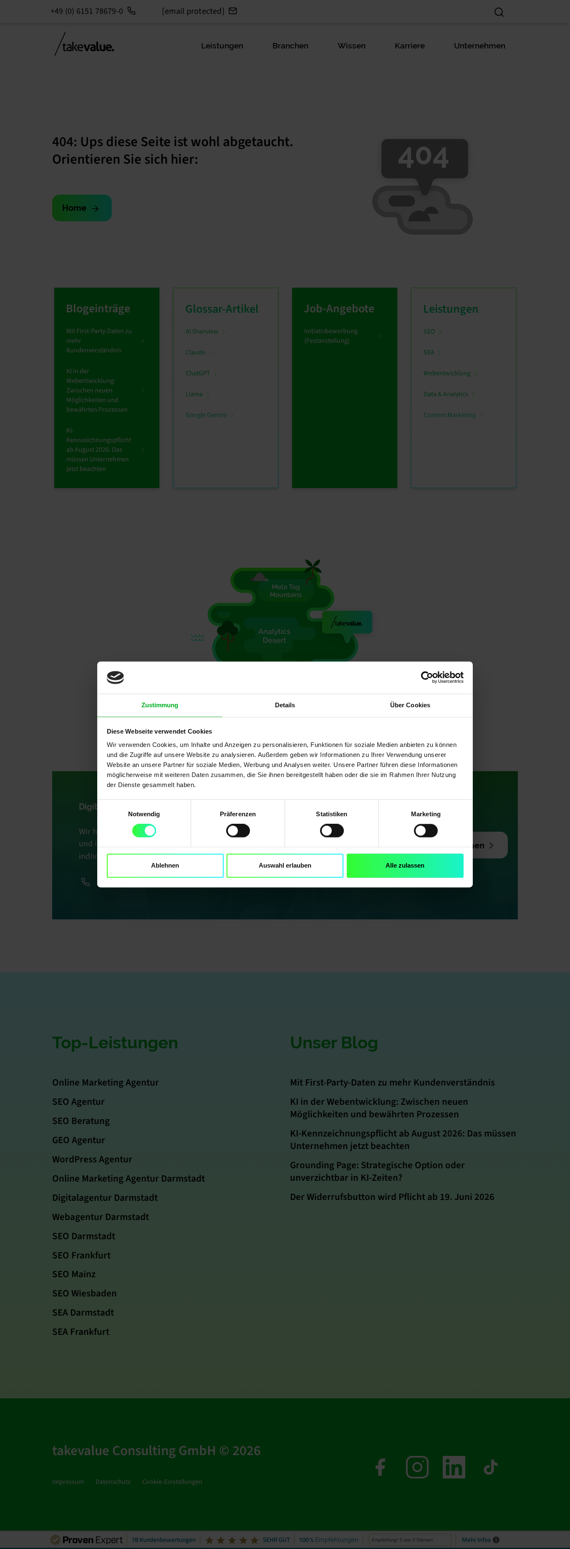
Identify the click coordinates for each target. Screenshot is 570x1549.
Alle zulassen (405, 865)
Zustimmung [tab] (160, 705)
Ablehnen (165, 865)
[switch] (238, 831)
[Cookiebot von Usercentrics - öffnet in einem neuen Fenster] (427, 677)
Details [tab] (285, 705)
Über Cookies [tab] (410, 705)
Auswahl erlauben (285, 865)
